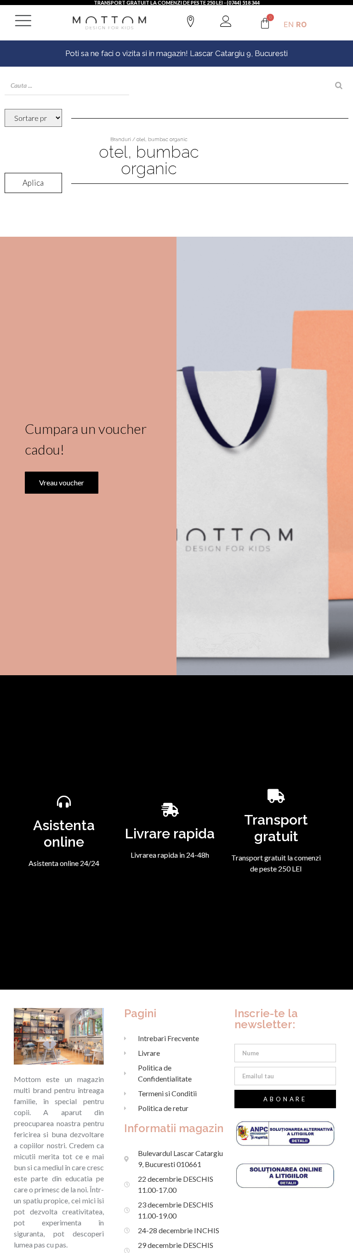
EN (289, 24)
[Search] (339, 85)
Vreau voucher (61, 482)
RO (301, 24)
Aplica (33, 183)
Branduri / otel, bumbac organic (149, 139)
